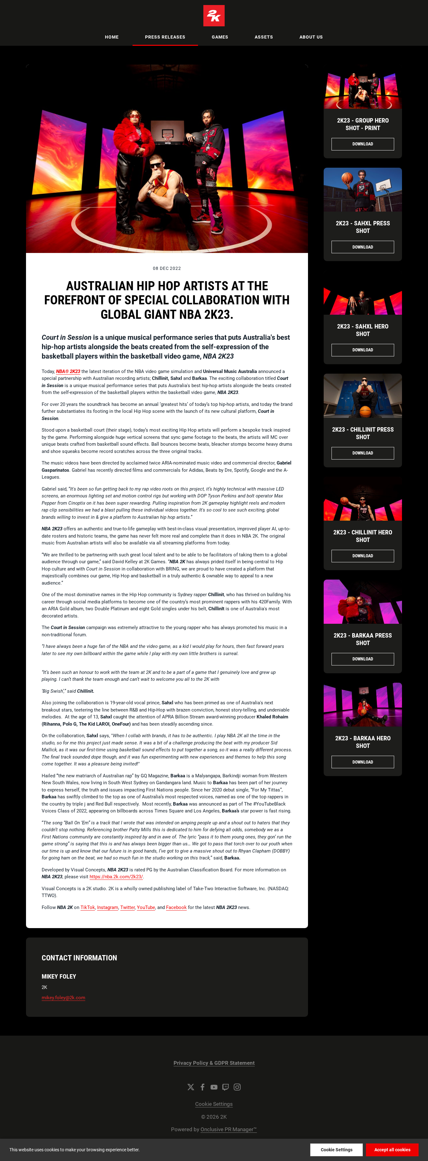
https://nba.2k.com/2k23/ (116, 877)
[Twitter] (190, 1087)
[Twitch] (225, 1087)
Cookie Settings (214, 1104)
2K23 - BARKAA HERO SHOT (363, 741)
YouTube (146, 907)
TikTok (88, 907)
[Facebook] (202, 1087)
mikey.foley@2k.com (63, 998)
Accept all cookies (392, 1149)
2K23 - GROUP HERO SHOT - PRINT (363, 124)
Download (362, 143)
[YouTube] (214, 1087)
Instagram (107, 907)
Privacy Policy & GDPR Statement (214, 1063)
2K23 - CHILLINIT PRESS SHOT (363, 433)
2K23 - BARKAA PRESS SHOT (363, 639)
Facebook (176, 907)
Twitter (127, 907)
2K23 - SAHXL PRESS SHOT (363, 226)
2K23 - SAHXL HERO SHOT (363, 330)
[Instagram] (237, 1087)
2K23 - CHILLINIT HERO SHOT (362, 536)
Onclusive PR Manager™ (229, 1129)
